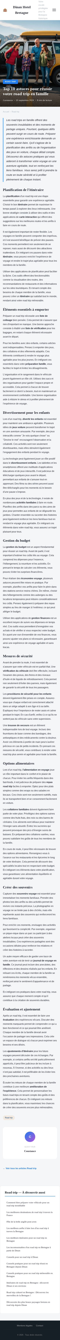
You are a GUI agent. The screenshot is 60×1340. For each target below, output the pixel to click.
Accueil (6, 112)
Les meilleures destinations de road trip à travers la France (30, 1213)
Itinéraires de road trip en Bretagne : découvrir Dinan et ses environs (28, 1284)
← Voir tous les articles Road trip (19, 1168)
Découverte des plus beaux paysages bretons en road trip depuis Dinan (28, 1303)
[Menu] (54, 10)
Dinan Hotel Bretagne (17, 10)
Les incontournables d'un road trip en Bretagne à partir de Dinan (29, 1249)
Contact (39, 1325)
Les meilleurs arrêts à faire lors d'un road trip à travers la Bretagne (28, 1229)
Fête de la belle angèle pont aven (21, 1221)
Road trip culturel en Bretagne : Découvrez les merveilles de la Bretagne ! (28, 1294)
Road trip (10, 82)
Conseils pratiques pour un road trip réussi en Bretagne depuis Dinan (27, 1265)
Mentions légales (24, 1325)
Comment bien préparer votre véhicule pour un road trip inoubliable (28, 1204)
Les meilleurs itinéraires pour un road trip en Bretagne (27, 1239)
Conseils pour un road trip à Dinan (22, 1257)
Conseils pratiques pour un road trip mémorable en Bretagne (30, 1274)
